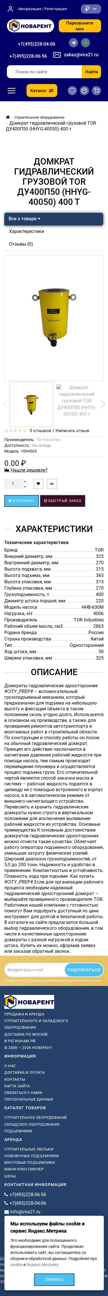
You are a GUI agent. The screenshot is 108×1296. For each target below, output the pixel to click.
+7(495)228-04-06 (36, 44)
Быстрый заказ (64, 501)
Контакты (14, 1079)
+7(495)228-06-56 (28, 56)
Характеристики (26, 231)
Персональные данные (28, 1099)
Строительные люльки (28, 1149)
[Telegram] (73, 42)
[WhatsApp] (85, 42)
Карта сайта (17, 1086)
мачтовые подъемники (29, 1162)
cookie (16, 1264)
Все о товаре (23, 218)
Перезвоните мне (79, 25)
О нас (10, 1066)
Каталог (38, 90)
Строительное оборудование (35, 1117)
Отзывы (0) (21, 244)
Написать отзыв (72, 430)
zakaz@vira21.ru (81, 54)
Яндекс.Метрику (42, 1264)
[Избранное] (72, 90)
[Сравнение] (84, 90)
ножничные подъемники (31, 1156)
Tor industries (48, 439)
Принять (54, 1279)
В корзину (23, 501)
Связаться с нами (23, 1092)
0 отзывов (39, 430)
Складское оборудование (32, 1124)
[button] (103, 404)
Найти (91, 71)
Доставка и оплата (24, 1072)
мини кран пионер (24, 1169)
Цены (10, 1176)
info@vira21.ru (25, 1212)
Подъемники (18, 1131)
